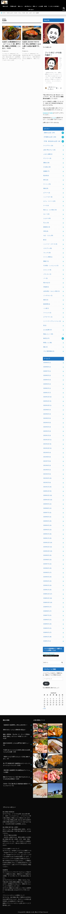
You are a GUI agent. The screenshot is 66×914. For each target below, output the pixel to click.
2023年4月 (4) (47, 379)
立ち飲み (47, 167)
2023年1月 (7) (47, 392)
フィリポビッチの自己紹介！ (54, 6)
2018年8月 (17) (47, 611)
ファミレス (47, 312)
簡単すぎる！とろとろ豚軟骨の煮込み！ (14, 729)
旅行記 (45, 6)
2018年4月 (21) (47, 628)
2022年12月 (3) (47, 396)
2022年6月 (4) (47, 414)
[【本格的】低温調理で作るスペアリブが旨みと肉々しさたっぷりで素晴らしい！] (55, 760)
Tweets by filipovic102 (48, 654)
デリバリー (47, 158)
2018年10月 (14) (47, 602)
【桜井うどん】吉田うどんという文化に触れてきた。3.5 (16, 757)
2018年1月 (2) (47, 641)
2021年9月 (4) (47, 452)
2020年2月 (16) (47, 534)
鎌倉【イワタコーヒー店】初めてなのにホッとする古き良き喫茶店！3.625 (16, 778)
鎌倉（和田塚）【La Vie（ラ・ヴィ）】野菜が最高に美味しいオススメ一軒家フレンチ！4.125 (16, 736)
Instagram (45, 113)
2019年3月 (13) (47, 581)
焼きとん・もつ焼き (50, 209)
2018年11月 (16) (47, 598)
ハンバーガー (47, 197)
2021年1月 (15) (47, 486)
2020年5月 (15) (47, 521)
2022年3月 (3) (47, 427)
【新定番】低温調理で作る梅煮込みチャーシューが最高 (16, 771)
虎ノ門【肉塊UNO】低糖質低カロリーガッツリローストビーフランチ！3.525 (16, 764)
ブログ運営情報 (48, 351)
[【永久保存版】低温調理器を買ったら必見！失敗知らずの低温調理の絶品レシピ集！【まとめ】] (40, 730)
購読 (46, 683)
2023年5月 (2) (47, 375)
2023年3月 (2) (47, 384)
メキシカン (47, 274)
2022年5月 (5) (47, 418)
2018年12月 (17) (47, 594)
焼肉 (45, 188)
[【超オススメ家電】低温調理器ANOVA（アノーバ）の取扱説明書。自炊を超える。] (40, 760)
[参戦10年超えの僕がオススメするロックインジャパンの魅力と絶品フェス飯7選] (55, 790)
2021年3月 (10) (47, 478)
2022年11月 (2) (47, 401)
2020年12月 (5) (47, 491)
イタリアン (47, 248)
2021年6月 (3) (47, 465)
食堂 (45, 299)
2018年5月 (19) (47, 624)
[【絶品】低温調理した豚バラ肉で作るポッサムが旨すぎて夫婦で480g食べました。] (40, 745)
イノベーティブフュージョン (52, 321)
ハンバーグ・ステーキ (50, 244)
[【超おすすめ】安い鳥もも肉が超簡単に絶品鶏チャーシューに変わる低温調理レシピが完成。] (55, 730)
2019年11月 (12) (47, 546)
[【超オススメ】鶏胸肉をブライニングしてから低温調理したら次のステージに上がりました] (40, 790)
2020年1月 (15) (47, 538)
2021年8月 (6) (47, 456)
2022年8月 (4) (47, 409)
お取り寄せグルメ (28, 6)
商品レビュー (20, 6)
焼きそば (46, 282)
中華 (45, 231)
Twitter (51, 113)
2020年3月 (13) (47, 529)
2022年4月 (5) (47, 422)
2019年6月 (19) (47, 568)
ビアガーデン (47, 317)
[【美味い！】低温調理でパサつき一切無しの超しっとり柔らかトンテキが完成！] (55, 745)
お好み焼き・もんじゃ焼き (51, 291)
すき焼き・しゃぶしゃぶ (50, 265)
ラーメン (47, 184)
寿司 (45, 179)
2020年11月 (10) (47, 495)
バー (45, 278)
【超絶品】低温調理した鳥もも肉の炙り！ (15, 725)
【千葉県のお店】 (13, 6)
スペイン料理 (47, 257)
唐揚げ (46, 261)
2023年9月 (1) (47, 362)
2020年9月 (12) (47, 504)
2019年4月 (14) (47, 576)
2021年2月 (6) (47, 482)
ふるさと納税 (47, 154)
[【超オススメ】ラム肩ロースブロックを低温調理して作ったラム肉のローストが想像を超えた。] (55, 775)
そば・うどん (48, 235)
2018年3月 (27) (47, 632)
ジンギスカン (47, 295)
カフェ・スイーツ (49, 201)
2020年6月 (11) (47, 516)
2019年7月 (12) (47, 564)
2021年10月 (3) (47, 448)
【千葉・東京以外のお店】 (51, 141)
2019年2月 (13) (47, 585)
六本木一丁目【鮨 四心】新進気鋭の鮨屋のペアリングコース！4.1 (16, 784)
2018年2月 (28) (47, 636)
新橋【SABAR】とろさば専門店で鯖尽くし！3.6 (16, 744)
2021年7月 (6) (47, 461)
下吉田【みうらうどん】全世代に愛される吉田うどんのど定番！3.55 (16, 751)
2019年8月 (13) (47, 559)
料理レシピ (35, 6)
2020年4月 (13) (47, 525)
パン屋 (46, 308)
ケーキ (46, 205)
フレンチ (47, 252)
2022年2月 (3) (47, 431)
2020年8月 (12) (47, 508)
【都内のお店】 (5, 6)
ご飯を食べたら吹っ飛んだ (32, 912)
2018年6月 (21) (47, 619)
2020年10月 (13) (47, 499)
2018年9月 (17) (47, 606)
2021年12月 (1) (47, 439)
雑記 (45, 347)
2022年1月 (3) (47, 435)
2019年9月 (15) (47, 555)
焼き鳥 (46, 175)
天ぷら (46, 222)
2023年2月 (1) (47, 388)
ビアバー (46, 192)
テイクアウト (48, 145)
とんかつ (47, 218)
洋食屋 (46, 287)
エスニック (47, 269)
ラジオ (54, 117)
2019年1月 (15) (47, 589)
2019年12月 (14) (47, 542)
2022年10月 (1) (47, 405)
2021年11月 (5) (47, 444)
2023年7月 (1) (47, 371)
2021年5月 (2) (47, 469)
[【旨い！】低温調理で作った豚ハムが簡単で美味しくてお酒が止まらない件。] (40, 775)
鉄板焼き (46, 227)
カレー (46, 214)
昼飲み (46, 162)
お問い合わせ (31, 9)
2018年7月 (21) (47, 615)
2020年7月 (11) (47, 512)
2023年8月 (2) (47, 366)
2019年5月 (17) (47, 572)
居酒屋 (46, 171)
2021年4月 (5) (47, 474)
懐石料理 (46, 304)
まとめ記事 (41, 6)
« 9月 (44, 708)
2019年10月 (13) (47, 551)
